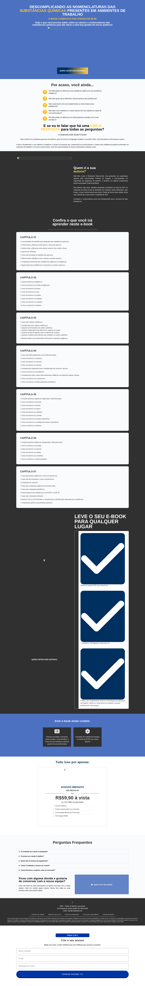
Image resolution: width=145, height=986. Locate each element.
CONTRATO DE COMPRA (37, 914)
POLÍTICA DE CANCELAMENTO (91, 914)
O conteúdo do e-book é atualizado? (34, 851)
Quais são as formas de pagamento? (34, 861)
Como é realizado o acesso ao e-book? (35, 865)
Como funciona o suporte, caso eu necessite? (38, 870)
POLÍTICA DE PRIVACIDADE (72, 914)
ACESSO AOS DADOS (108, 914)
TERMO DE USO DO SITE (54, 914)
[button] (72, 851)
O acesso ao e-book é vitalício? (32, 856)
